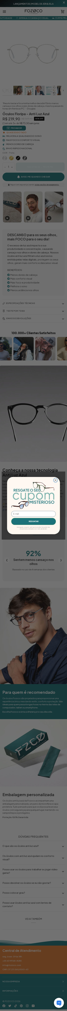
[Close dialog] (55, 480)
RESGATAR (33, 521)
